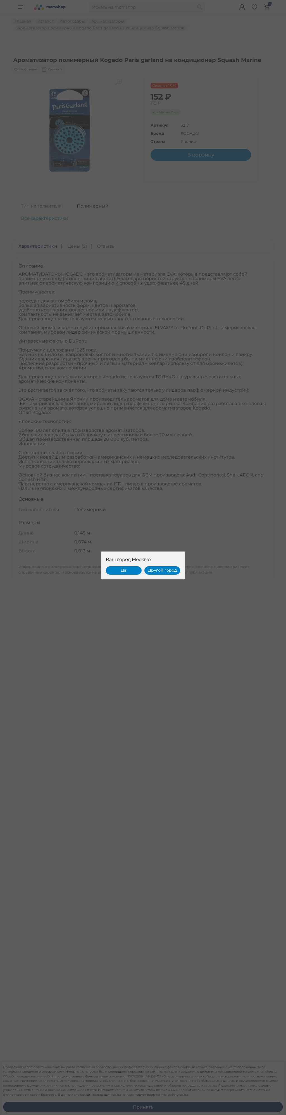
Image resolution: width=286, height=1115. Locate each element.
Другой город (162, 570)
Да (123, 570)
